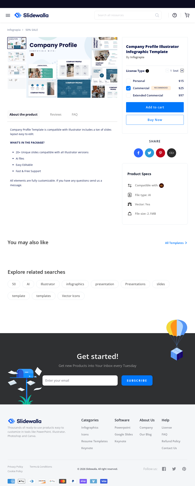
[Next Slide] (113, 67)
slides (161, 284)
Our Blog (146, 434)
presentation (104, 284)
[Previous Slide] (29, 67)
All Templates (174, 243)
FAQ (75, 114)
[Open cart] (185, 15)
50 (14, 284)
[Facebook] (138, 152)
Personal (158, 81)
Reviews (56, 114)
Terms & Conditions (41, 466)
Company (146, 427)
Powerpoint (122, 427)
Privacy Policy (15, 466)
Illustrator (48, 284)
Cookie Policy (15, 471)
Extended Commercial (158, 95)
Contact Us (169, 448)
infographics (75, 284)
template (18, 296)
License (167, 427)
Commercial (158, 88)
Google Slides (124, 434)
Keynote (87, 448)
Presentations (135, 284)
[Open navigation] (10, 15)
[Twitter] (149, 152)
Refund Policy (171, 441)
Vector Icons (71, 296)
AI (28, 284)
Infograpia (14, 30)
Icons (85, 434)
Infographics (89, 427)
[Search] (158, 15)
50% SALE (32, 30)
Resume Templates (94, 441)
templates (43, 296)
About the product (24, 114)
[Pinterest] (160, 152)
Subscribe (137, 380)
